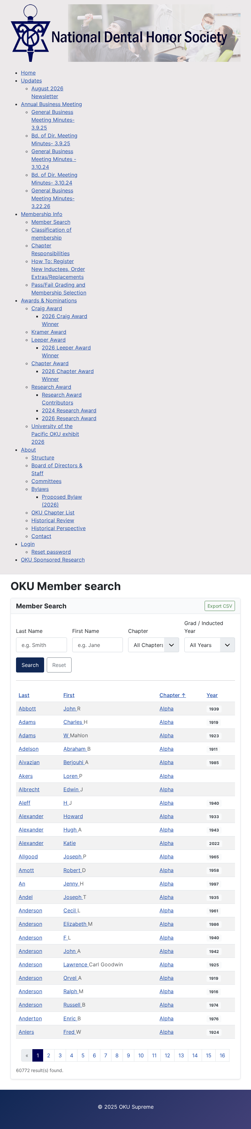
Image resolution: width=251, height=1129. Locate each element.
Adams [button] (27, 722)
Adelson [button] (29, 748)
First (69, 695)
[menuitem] (28, 72)
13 (181, 1055)
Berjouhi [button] (74, 762)
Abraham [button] (75, 748)
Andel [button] (26, 897)
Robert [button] (72, 870)
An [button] (22, 883)
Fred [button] (69, 1032)
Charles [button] (73, 722)
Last (24, 695)
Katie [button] (69, 843)
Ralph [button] (71, 991)
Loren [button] (71, 776)
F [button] (65, 937)
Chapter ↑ (172, 695)
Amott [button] (26, 870)
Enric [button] (70, 1018)
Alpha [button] (166, 708)
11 (154, 1055)
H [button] (66, 802)
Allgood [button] (28, 856)
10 (141, 1055)
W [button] (66, 735)
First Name (85, 631)
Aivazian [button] (29, 762)
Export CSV (220, 606)
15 (208, 1055)
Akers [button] (26, 776)
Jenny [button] (71, 883)
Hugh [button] (70, 829)
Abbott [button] (27, 708)
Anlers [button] (26, 1032)
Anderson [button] (30, 910)
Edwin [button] (71, 789)
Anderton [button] (30, 1018)
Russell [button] (72, 1004)
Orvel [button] (70, 978)
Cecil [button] (70, 910)
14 (195, 1055)
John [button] (70, 708)
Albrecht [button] (29, 789)
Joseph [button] (73, 856)
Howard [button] (73, 816)
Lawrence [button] (76, 964)
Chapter (138, 631)
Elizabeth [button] (75, 924)
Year (212, 695)
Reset (59, 665)
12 (167, 1055)
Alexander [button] (31, 816)
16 (222, 1055)
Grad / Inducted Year (203, 627)
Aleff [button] (24, 802)
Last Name (29, 631)
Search (30, 665)
